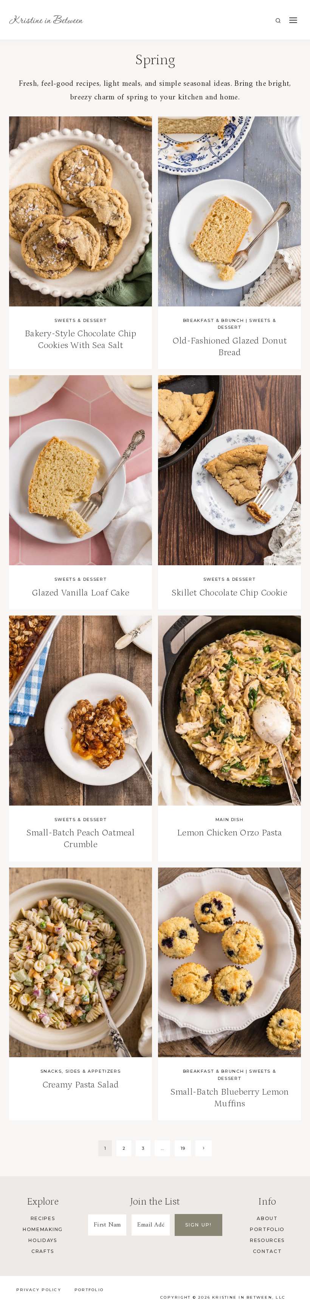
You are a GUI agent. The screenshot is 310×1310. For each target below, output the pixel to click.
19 (183, 1148)
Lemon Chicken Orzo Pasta (229, 832)
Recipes (43, 1218)
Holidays (42, 1240)
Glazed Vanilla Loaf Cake (80, 593)
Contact (267, 1251)
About (267, 1218)
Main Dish (229, 819)
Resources (267, 1240)
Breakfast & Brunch (213, 320)
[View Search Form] (278, 21)
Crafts (42, 1251)
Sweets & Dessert (80, 320)
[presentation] (80, 211)
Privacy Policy (38, 1289)
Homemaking (43, 1229)
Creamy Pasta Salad (80, 1085)
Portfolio (267, 1229)
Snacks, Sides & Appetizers (80, 1071)
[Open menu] (293, 20)
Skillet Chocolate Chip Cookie (229, 593)
